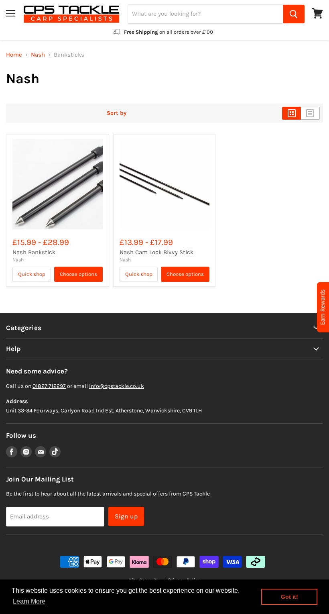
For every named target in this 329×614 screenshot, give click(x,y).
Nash (38, 54)
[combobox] (205, 14)
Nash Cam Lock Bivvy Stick (156, 252)
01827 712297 (49, 386)
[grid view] (291, 113)
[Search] (294, 14)
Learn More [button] (29, 601)
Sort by (116, 113)
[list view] (310, 113)
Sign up (126, 516)
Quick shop (31, 274)
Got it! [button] (289, 597)
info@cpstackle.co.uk (116, 386)
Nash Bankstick (33, 252)
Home (14, 54)
